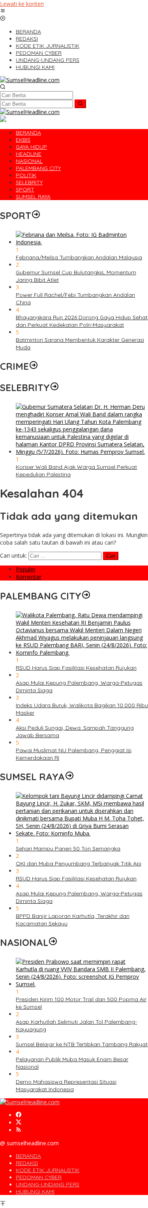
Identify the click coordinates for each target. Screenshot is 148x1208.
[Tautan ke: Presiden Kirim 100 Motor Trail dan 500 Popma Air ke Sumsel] (82, 984)
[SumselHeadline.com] (30, 80)
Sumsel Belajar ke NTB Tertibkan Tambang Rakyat (82, 1044)
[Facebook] (18, 1115)
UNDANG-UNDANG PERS (47, 1184)
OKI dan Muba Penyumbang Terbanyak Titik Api (78, 863)
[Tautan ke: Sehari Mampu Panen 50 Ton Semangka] (82, 833)
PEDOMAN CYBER (39, 1177)
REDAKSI (27, 1163)
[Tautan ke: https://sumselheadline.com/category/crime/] (33, 366)
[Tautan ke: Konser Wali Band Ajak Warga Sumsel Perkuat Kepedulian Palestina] (82, 451)
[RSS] (18, 1130)
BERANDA (28, 1155)
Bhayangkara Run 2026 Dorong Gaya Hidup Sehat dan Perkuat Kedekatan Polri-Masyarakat (82, 321)
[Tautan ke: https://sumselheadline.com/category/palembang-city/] (86, 596)
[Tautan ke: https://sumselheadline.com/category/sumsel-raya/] (69, 777)
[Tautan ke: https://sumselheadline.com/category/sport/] (36, 215)
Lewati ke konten (22, 3)
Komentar (28, 577)
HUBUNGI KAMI (35, 1191)
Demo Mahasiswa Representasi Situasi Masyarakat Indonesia (66, 1085)
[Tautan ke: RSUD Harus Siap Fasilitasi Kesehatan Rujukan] (82, 652)
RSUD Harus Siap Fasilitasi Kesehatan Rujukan (76, 667)
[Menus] (3, 11)
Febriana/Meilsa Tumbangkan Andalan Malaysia (79, 257)
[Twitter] (18, 1122)
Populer (26, 569)
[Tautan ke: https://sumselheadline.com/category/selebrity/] (54, 387)
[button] (80, 103)
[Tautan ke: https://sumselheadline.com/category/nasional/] (53, 942)
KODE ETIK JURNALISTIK (47, 1170)
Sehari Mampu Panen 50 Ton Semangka (68, 848)
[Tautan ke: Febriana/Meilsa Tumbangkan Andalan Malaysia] (82, 242)
